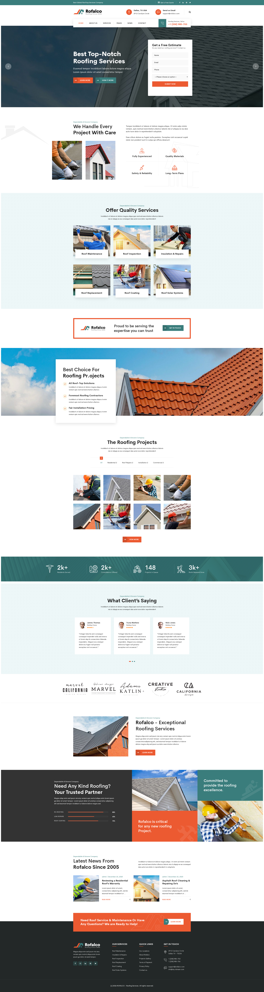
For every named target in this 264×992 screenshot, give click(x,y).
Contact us (143, 970)
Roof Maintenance (119, 951)
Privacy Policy (144, 966)
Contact (142, 23)
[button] (8, 66)
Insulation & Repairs (119, 955)
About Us (93, 23)
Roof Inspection (118, 959)
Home (80, 23)
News (129, 23)
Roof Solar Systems (119, 970)
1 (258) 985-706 (174, 961)
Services (107, 23)
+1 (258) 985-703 (177, 24)
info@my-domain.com (176, 969)
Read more (106, 899)
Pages (119, 23)
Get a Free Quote (167, 3)
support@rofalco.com (171, 13)
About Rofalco (144, 955)
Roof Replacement (119, 962)
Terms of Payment (145, 962)
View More (134, 539)
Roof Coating (117, 966)
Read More (92, 247)
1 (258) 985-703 (174, 959)
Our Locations (144, 951)
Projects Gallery (145, 959)
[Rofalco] (87, 12)
